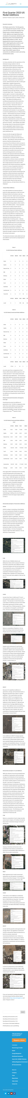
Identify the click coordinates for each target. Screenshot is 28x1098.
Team (13, 1075)
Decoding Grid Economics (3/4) (10, 1016)
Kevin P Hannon (8, 17)
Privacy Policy (11, 1089)
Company (14, 1072)
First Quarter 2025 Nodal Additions (11, 1023)
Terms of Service (6, 1089)
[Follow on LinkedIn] (8, 1093)
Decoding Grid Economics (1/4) (10, 1021)
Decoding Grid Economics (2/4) (10, 1019)
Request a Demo (19, 1040)
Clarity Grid (21, 17)
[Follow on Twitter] (5, 1093)
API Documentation (16, 1064)
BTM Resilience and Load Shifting (11, 1025)
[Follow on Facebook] (14, 1093)
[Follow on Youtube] (11, 1093)
